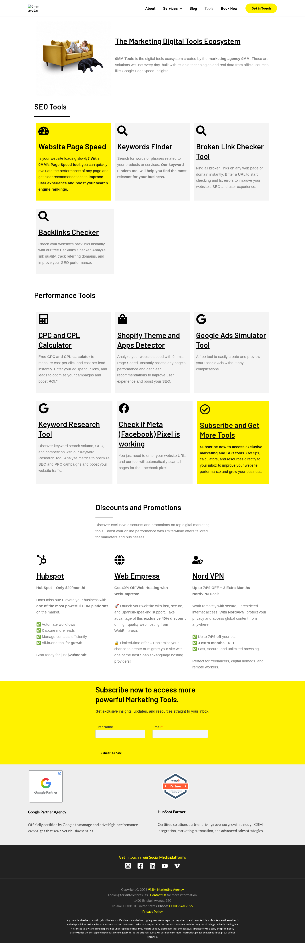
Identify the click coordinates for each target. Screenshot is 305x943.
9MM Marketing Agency (166, 889)
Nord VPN (208, 575)
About (150, 8)
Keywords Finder (144, 146)
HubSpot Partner (171, 811)
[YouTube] (165, 866)
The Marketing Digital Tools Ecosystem (177, 41)
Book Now (229, 8)
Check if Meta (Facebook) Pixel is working (149, 434)
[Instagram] (128, 866)
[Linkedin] (152, 866)
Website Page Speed (72, 146)
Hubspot (50, 575)
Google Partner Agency (47, 812)
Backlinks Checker (68, 232)
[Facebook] (140, 866)
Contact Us (158, 895)
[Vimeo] (177, 866)
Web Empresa (137, 575)
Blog (193, 8)
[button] (180, 8)
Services (170, 8)
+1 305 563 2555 (180, 906)
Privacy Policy (152, 911)
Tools (209, 8)
